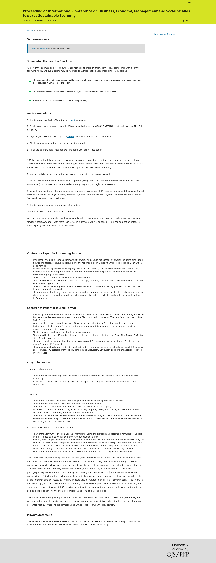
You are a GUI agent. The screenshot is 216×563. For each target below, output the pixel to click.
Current (26, 20)
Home (30, 30)
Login (190, 2)
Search (187, 20)
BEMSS (71, 120)
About (51, 20)
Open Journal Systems (164, 34)
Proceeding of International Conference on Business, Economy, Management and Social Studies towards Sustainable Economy (106, 13)
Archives (39, 20)
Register (43, 48)
